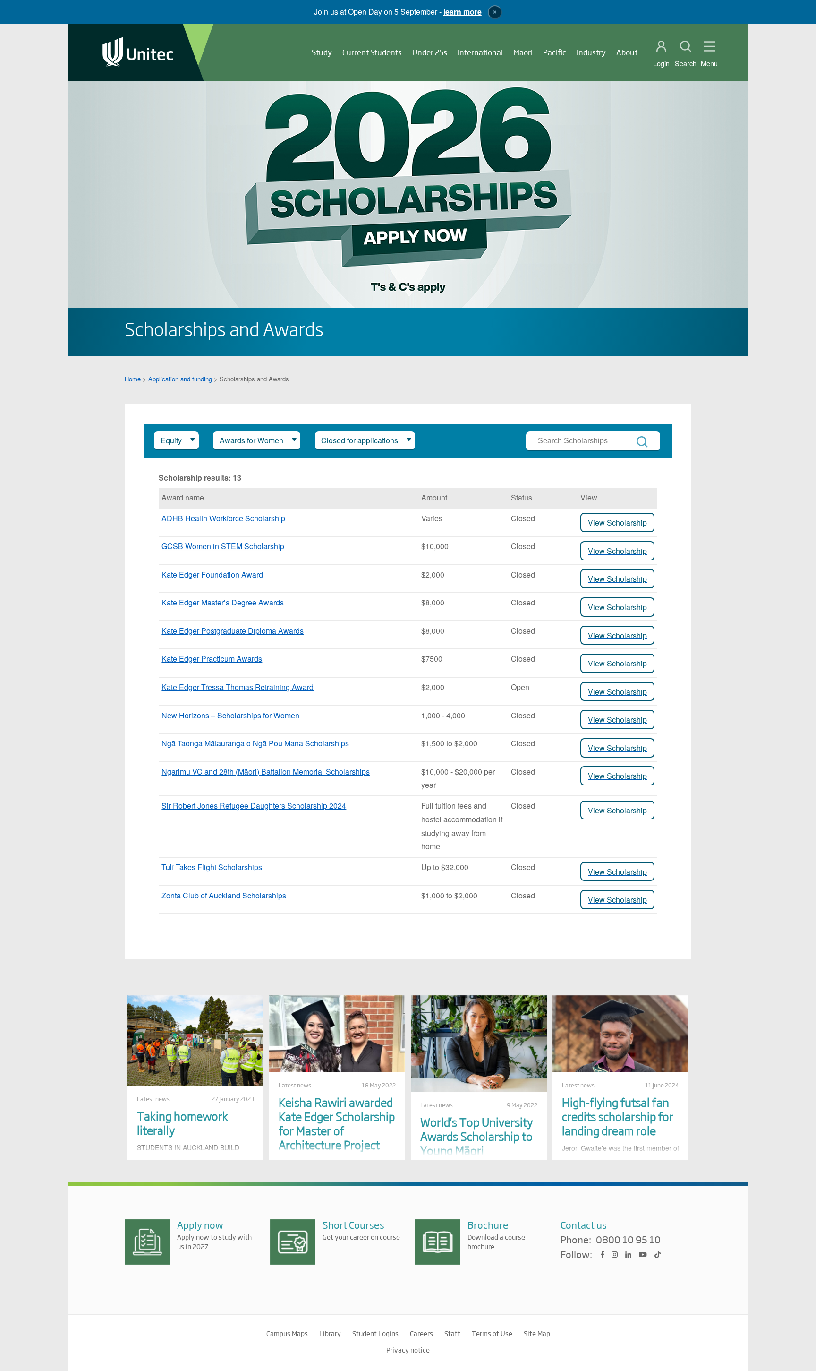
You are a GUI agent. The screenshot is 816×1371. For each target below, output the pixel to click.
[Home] (138, 52)
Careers (421, 1333)
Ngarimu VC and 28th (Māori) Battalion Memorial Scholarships (266, 771)
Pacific (554, 52)
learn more (462, 11)
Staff (452, 1333)
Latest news (153, 1099)
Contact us (584, 1224)
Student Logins (375, 1333)
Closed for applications (359, 440)
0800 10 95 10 (628, 1240)
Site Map (537, 1333)
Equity (171, 440)
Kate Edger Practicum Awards (212, 658)
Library (330, 1333)
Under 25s (429, 52)
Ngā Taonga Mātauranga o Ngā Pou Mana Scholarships (255, 743)
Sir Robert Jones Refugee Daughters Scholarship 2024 (254, 805)
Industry (591, 52)
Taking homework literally (182, 1122)
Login (661, 63)
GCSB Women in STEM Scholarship (223, 546)
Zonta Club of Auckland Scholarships (224, 895)
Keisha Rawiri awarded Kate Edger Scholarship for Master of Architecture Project (337, 1123)
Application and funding (180, 378)
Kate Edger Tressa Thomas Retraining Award (238, 686)
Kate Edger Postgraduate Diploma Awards (233, 630)
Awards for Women (251, 440)
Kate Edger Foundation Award (212, 574)
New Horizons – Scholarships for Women (230, 715)
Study (322, 52)
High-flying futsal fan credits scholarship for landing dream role (617, 1116)
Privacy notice (408, 1349)
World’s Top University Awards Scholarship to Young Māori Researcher (476, 1143)
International (480, 52)
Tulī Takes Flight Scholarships (212, 867)
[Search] (642, 442)
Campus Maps (287, 1333)
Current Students (372, 52)
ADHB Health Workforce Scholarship (223, 518)
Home (133, 378)
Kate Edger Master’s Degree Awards (223, 602)
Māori (523, 52)
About (627, 52)
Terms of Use (492, 1333)
